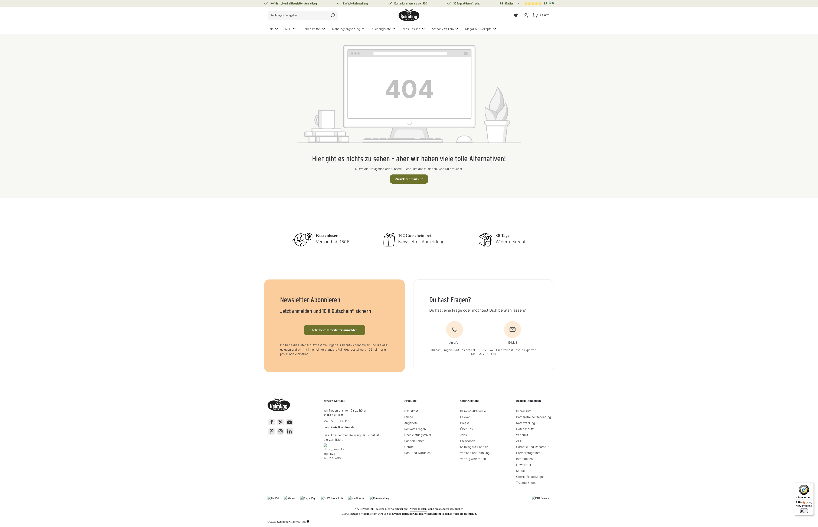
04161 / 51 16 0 (333, 414)
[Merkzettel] (515, 15)
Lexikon (465, 417)
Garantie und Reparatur (532, 447)
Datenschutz (525, 429)
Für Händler (506, 3)
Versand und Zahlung (475, 453)
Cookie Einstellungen (530, 476)
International (524, 459)
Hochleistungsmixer (417, 435)
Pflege (408, 417)
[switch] (804, 510)
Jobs (463, 435)
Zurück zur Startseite (409, 179)
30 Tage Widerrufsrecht (466, 3)
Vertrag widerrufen (473, 459)
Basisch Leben (414, 441)
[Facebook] (271, 422)
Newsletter (523, 465)
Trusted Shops (526, 482)
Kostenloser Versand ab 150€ (410, 3)
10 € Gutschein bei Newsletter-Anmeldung (293, 3)
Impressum (523, 411)
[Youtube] (289, 422)
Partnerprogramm (528, 453)
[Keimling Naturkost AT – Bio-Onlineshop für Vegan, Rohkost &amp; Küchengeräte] (409, 15)
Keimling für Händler (474, 447)
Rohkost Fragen (415, 429)
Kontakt (521, 470)
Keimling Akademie (473, 411)
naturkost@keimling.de (339, 427)
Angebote (411, 423)
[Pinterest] (271, 431)
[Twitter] (280, 422)
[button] (518, 3)
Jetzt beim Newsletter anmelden (334, 330)
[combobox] (298, 15)
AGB (519, 441)
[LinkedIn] (289, 431)
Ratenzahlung (525, 423)
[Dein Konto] (525, 15)
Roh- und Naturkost (418, 453)
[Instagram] (280, 431)
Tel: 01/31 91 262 (482, 350)
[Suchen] (333, 15)
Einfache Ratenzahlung (355, 3)
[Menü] (811, 484)
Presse (464, 423)
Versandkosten (418, 508)
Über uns (466, 429)
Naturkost (411, 411)
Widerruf (522, 435)
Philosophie (468, 441)
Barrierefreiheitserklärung (533, 417)
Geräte (409, 447)
